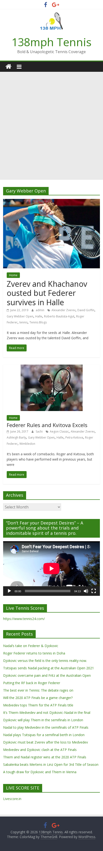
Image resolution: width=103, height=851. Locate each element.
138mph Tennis (51, 41)
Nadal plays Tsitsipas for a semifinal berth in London (44, 735)
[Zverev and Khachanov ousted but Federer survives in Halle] (51, 201)
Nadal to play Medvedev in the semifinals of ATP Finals (45, 727)
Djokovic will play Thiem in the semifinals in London (43, 720)
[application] (51, 568)
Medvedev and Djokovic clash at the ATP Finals (40, 749)
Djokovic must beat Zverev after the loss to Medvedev (45, 742)
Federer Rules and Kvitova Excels (47, 424)
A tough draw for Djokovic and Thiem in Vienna (39, 772)
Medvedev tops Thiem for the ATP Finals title (38, 705)
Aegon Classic (59, 431)
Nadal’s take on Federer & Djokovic (30, 645)
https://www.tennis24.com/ (24, 618)
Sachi (39, 431)
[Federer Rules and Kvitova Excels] (52, 367)
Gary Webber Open (20, 316)
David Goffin (85, 310)
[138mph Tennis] (8, 67)
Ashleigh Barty (16, 437)
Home (13, 275)
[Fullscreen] (93, 591)
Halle (38, 316)
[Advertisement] (51, 125)
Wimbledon (27, 444)
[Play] (9, 591)
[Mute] (86, 591)
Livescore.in (12, 798)
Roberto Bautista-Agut (59, 316)
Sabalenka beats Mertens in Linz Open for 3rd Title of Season (50, 764)
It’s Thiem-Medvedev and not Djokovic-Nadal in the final (46, 712)
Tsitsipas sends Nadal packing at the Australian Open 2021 (48, 668)
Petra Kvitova (74, 437)
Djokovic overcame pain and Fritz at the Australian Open (47, 675)
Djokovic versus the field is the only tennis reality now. (45, 660)
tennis (23, 322)
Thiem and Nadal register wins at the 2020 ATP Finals (44, 757)
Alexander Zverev (63, 310)
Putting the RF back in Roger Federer (31, 683)
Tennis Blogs (38, 322)
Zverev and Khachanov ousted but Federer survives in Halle (47, 293)
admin (40, 310)
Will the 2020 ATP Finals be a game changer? (38, 697)
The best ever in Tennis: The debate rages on (38, 690)
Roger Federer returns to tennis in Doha (34, 653)
